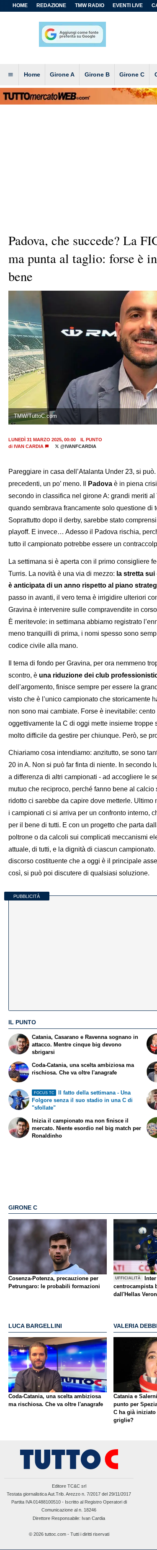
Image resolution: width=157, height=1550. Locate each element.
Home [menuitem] (32, 74)
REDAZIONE (51, 5)
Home (20, 5)
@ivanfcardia (77, 446)
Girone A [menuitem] (62, 74)
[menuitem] (10, 75)
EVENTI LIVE (128, 5)
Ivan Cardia (29, 446)
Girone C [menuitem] (131, 74)
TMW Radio (89, 5)
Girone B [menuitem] (97, 74)
